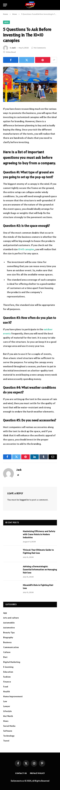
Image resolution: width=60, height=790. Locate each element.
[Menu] (5, 5)
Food (5, 686)
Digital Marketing (11, 662)
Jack (14, 48)
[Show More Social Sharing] (54, 60)
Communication (11, 647)
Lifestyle (7, 711)
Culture (6, 652)
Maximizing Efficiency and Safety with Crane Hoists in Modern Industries (39, 534)
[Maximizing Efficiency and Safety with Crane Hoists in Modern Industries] (11, 535)
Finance (7, 681)
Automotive (9, 627)
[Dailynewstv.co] (30, 5)
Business (7, 642)
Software (7, 730)
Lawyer (6, 706)
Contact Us (21, 773)
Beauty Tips (9, 632)
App (5, 612)
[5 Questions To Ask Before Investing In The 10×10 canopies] (30, 84)
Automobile (9, 622)
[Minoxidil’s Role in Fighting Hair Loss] (11, 589)
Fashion (7, 676)
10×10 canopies (26, 249)
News (6, 22)
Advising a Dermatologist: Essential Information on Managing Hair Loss (40, 569)
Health (6, 691)
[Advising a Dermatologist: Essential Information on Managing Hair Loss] (11, 570)
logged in (24, 499)
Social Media (9, 726)
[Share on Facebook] (10, 60)
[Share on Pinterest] (42, 60)
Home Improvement (13, 696)
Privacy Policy (37, 773)
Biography (8, 637)
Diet (5, 657)
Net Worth (8, 716)
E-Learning (8, 667)
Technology (8, 735)
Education (8, 671)
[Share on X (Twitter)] (26, 60)
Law (5, 701)
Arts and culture (11, 617)
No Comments (40, 48)
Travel (6, 740)
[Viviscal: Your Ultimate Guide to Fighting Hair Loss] (11, 554)
